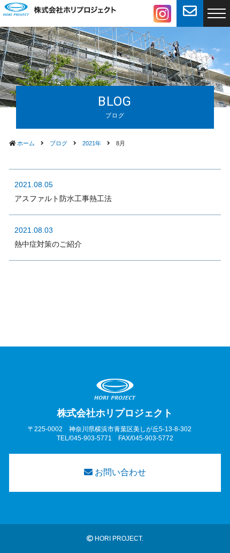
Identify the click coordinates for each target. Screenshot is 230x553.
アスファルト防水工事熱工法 (63, 198)
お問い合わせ (119, 472)
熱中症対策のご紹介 (48, 244)
